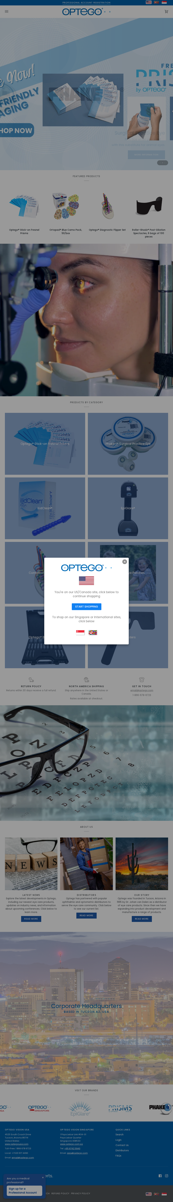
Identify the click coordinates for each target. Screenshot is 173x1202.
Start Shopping (86, 607)
